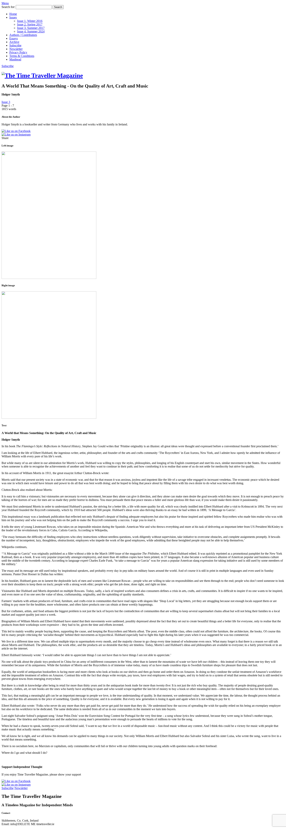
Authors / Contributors (23, 35)
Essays (13, 38)
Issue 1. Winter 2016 (29, 21)
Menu (5, 3)
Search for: (8, 7)
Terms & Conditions (21, 56)
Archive (14, 42)
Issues (13, 17)
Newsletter (16, 49)
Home (13, 14)
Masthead (15, 59)
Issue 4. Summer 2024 (31, 31)
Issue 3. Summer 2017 (31, 28)
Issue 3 (6, 102)
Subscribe (15, 45)
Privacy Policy (18, 52)
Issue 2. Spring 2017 (29, 24)
